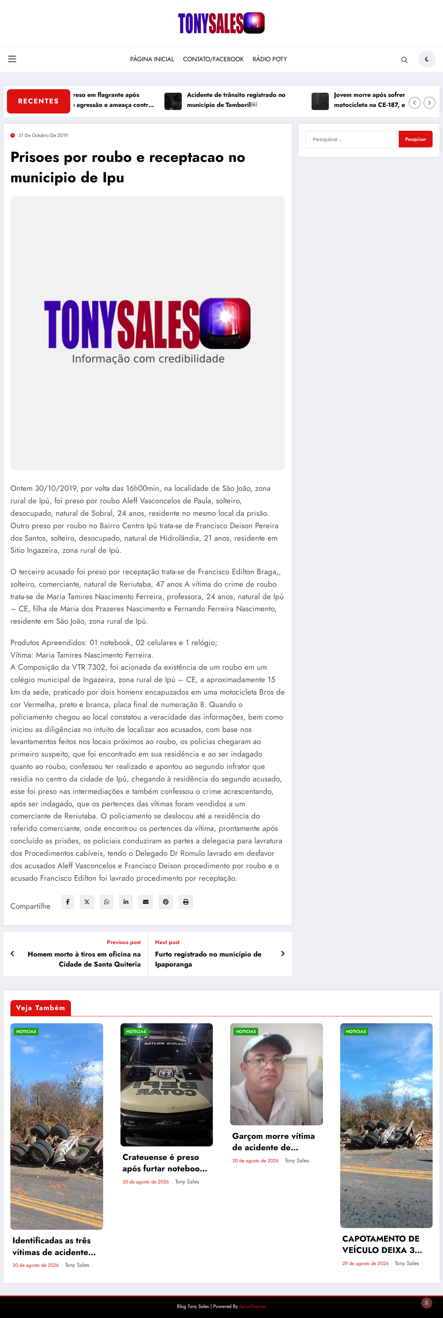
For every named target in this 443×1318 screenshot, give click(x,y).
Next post (167, 942)
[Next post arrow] (283, 954)
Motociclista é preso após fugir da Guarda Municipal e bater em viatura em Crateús (384, 1109)
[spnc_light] (427, 59)
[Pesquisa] (404, 60)
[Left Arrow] (414, 102)
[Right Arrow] (429, 102)
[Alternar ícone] (12, 60)
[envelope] (145, 902)
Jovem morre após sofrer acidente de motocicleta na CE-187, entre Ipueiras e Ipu (358, 100)
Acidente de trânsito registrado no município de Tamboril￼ (204, 99)
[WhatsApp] (107, 902)
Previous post (124, 942)
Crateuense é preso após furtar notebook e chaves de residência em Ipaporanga (54, 1162)
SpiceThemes (252, 1304)
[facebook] (68, 902)
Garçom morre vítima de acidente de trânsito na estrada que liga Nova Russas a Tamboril (164, 1141)
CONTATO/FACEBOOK (213, 59)
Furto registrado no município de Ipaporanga (208, 959)
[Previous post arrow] (12, 954)
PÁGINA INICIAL (152, 59)
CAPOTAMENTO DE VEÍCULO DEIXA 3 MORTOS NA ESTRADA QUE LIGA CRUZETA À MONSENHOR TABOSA (273, 1244)
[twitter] (87, 902)
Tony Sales (77, 1182)
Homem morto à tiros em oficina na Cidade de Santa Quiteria (84, 959)
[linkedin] (126, 902)
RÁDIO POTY (270, 59)
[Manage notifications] (426, 1302)
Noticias (26, 1031)
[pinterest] (166, 902)
